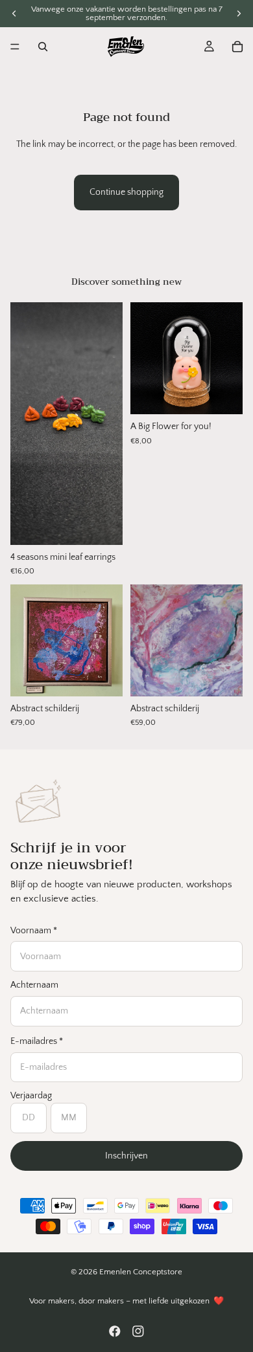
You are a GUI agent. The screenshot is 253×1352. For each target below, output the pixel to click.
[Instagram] (138, 1331)
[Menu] (15, 46)
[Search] (43, 46)
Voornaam (33, 930)
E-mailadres (36, 1041)
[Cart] (237, 46)
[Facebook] (115, 1331)
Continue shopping (126, 192)
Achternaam (34, 985)
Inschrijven (126, 1156)
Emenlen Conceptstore (140, 1271)
